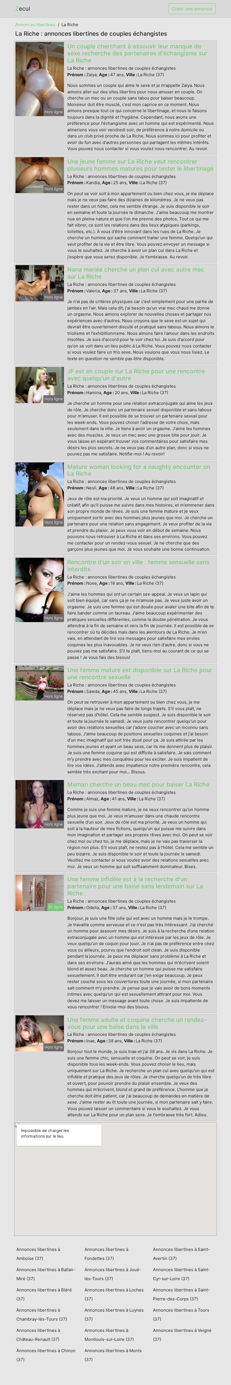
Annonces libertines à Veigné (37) (182, 1335)
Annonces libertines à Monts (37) (113, 1355)
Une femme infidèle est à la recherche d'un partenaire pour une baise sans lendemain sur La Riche (135, 886)
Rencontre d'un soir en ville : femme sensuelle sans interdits (138, 566)
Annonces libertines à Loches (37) (114, 1294)
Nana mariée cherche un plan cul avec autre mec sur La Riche (135, 273)
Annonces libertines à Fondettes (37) (106, 1254)
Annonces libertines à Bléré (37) (44, 1294)
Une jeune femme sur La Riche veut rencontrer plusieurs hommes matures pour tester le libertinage (140, 165)
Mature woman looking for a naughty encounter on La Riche (138, 470)
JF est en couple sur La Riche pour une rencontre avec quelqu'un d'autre (136, 375)
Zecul (22, 8)
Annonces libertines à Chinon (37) (45, 1355)
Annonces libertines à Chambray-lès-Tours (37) (41, 1314)
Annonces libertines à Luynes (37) (114, 1314)
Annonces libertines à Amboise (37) (38, 1254)
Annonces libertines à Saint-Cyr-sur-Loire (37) (181, 1274)
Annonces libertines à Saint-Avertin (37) (181, 1254)
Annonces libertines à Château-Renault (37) (38, 1335)
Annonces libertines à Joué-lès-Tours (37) (113, 1274)
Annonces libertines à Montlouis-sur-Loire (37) (109, 1335)
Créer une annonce (192, 9)
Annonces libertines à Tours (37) (181, 1314)
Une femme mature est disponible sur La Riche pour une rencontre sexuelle (139, 673)
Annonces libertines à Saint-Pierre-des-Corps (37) (181, 1294)
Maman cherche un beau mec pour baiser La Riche (138, 784)
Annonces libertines (35, 24)
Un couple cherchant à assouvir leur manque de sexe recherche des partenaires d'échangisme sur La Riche (137, 53)
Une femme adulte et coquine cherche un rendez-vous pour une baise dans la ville (136, 1023)
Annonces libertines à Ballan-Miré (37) (45, 1274)
